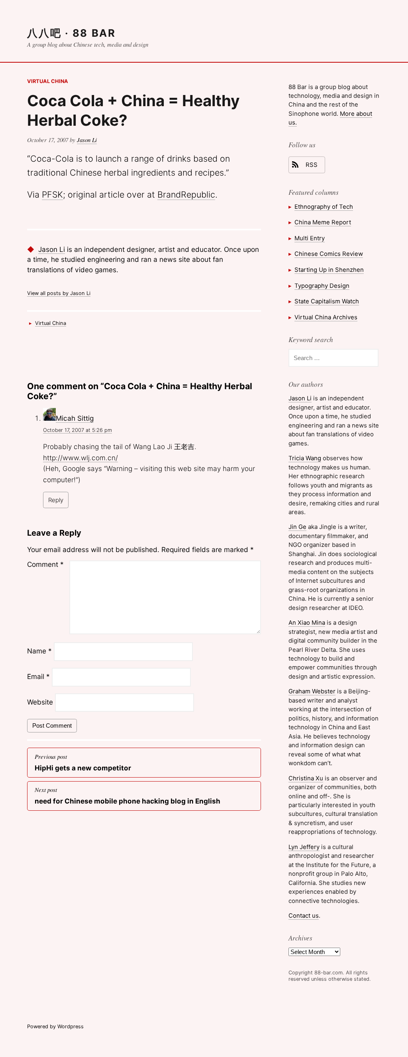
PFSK (52, 194)
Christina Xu (305, 778)
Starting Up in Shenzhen (329, 269)
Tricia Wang (304, 458)
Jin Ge (297, 526)
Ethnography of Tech (323, 206)
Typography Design (321, 285)
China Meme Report (322, 222)
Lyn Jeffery (304, 847)
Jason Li (87, 140)
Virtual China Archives (325, 317)
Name (39, 651)
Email (38, 677)
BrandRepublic (186, 194)
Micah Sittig (75, 418)
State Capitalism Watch (326, 301)
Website (40, 702)
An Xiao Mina (306, 622)
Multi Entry (309, 238)
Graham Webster (311, 691)
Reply (55, 500)
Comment (45, 564)
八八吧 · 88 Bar (71, 33)
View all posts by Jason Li (58, 293)
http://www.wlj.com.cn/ (80, 457)
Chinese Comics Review (328, 253)
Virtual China (47, 81)
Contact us (303, 915)
